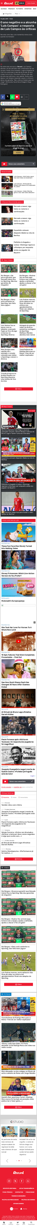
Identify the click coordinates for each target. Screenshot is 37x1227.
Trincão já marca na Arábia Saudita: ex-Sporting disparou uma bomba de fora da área (8, 377)
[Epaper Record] (18, 131)
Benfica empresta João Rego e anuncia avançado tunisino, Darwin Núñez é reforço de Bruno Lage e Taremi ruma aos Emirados (17, 431)
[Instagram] (9, 1181)
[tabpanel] (9, 1140)
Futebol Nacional (8, 809)
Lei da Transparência (26, 1188)
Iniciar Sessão (31, 3)
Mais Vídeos (8, 260)
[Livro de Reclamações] (14, 1209)
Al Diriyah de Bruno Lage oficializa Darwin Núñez (15, 844)
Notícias (19, 859)
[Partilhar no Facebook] (2, 97)
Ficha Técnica (7, 1192)
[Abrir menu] (2, 3)
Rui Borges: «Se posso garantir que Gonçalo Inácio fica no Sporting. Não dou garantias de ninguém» (9, 280)
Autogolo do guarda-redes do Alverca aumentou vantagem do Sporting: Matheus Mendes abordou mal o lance (28, 330)
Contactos (19, 1192)
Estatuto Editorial (9, 1188)
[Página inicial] (8, 3)
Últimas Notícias (7, 793)
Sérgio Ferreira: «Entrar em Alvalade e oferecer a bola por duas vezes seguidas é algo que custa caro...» (18, 834)
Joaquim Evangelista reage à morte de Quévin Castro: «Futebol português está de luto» (18, 813)
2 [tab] (19, 1161)
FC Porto (19, 9)
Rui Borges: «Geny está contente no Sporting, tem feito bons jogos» (8, 302)
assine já (21, 3)
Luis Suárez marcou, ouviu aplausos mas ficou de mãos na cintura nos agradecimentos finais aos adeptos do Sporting (27, 305)
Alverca (5, 830)
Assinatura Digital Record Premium (17, 109)
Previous (7, 1160)
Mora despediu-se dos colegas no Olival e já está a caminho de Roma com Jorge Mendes (18, 1072)
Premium (11, 9)
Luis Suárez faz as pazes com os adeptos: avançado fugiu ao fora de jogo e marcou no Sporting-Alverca (9, 330)
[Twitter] (15, 1181)
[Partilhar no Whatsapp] (12, 97)
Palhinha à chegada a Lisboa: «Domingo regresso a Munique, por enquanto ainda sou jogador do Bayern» (24, 247)
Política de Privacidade (10, 1199)
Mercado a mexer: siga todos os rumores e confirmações (22, 209)
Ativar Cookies (18, 1203)
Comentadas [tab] (24, 797)
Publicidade (30, 1192)
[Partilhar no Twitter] (7, 96)
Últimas (4, 9)
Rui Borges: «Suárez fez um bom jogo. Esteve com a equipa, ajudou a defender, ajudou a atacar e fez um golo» (28, 280)
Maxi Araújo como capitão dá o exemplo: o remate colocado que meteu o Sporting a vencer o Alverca (9, 354)
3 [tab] (21, 1161)
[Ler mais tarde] (22, 97)
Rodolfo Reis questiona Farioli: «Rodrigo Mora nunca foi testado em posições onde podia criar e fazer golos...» (17, 1099)
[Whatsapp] (28, 1181)
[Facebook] (22, 1181)
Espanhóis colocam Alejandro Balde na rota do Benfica (24, 232)
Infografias (8, 14)
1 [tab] (17, 1161)
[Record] (18, 1173)
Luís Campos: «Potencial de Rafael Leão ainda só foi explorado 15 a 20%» (24, 185)
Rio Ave (5, 803)
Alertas (25, 1209)
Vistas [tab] (14, 797)
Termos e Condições (18, 1196)
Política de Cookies (28, 1199)
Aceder (18, 153)
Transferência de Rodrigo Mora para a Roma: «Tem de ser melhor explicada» (27, 352)
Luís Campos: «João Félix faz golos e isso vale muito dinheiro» (24, 191)
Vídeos (19, 389)
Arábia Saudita (7, 840)
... (26, 96)
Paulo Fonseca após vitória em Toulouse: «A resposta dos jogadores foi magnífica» (18, 824)
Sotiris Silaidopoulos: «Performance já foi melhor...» (17, 852)
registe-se (18, 787)
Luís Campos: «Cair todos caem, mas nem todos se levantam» (24, 177)
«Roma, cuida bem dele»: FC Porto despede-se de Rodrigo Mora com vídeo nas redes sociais (18, 1045)
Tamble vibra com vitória (11, 805)
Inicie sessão (6, 787)
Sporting (27, 9)
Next (29, 1160)
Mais (16, 14)
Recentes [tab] (6, 797)
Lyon (4, 820)
